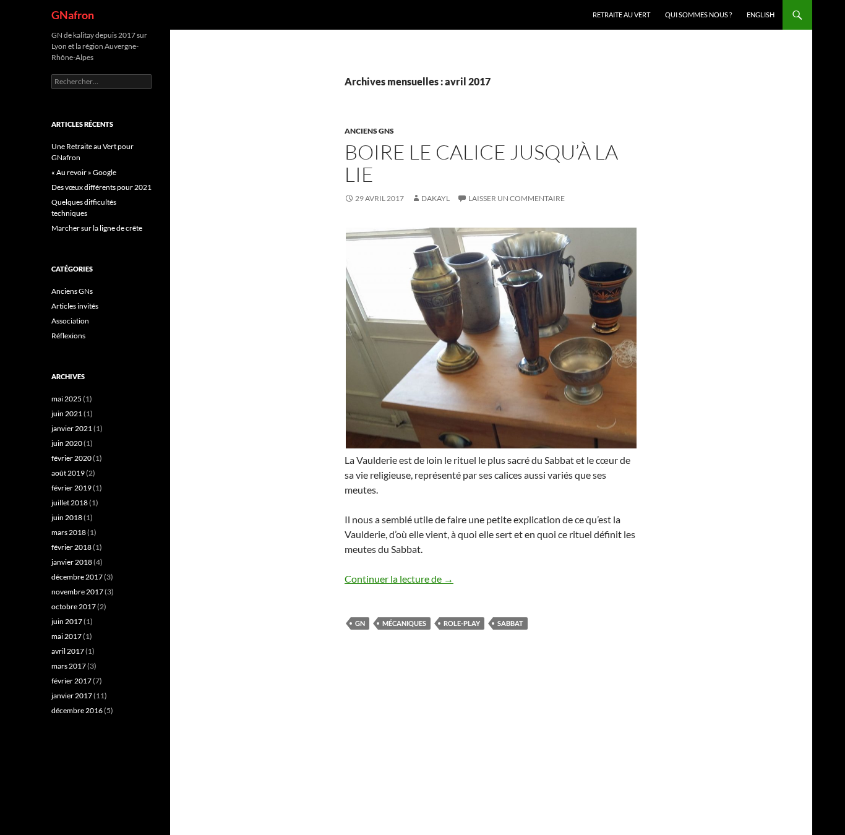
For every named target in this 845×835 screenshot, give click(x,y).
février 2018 (71, 547)
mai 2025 (66, 398)
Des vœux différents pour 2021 (101, 187)
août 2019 (68, 472)
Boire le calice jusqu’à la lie (481, 163)
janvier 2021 (71, 428)
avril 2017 (67, 651)
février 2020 (71, 458)
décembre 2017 (77, 576)
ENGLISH (760, 15)
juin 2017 (66, 621)
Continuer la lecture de (399, 578)
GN (360, 623)
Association (70, 320)
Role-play (462, 623)
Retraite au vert (621, 15)
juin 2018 (66, 517)
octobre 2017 (73, 606)
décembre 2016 (77, 710)
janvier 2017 (71, 695)
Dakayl (435, 198)
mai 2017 (66, 636)
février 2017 (71, 680)
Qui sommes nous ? (698, 15)
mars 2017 (68, 665)
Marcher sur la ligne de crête (96, 228)
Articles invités (74, 305)
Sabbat (510, 623)
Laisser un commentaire (516, 198)
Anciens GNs (369, 130)
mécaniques (404, 623)
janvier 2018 (71, 562)
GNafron (72, 15)
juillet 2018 (69, 502)
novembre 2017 (77, 591)
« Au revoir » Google (83, 172)
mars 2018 (68, 532)
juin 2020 (66, 443)
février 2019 (71, 487)
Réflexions (68, 335)
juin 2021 (66, 413)
